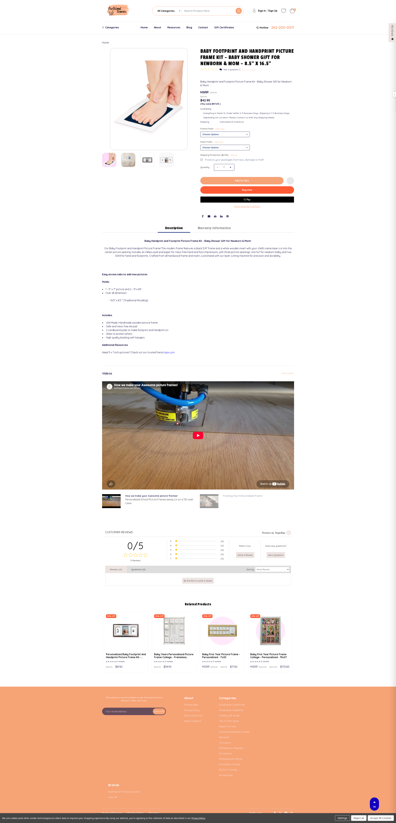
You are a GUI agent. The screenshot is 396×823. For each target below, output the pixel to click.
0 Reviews (135, 560)
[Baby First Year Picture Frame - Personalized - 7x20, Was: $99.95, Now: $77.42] (222, 631)
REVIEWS (392, 30)
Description (174, 228)
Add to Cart (242, 180)
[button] (210, 69)
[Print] (215, 216)
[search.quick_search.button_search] (239, 11)
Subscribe (159, 711)
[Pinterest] (227, 216)
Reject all (359, 818)
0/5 (135, 545)
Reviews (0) (116, 569)
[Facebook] (203, 216)
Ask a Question (276, 555)
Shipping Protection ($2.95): (218, 155)
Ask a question (231, 69)
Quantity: (205, 167)
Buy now (247, 189)
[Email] (209, 216)
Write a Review (245, 555)
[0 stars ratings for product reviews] (135, 555)
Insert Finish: (211, 141)
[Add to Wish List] (290, 180)
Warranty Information (214, 228)
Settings (342, 818)
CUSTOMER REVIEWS (119, 532)
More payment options (247, 206)
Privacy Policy (198, 818)
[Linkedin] (221, 216)
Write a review (248, 69)
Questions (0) (138, 569)
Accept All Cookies (380, 818)
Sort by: (250, 569)
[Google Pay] (247, 199)
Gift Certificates (224, 27)
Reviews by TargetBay (273, 532)
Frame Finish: (212, 128)
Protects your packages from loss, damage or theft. (235, 159)
